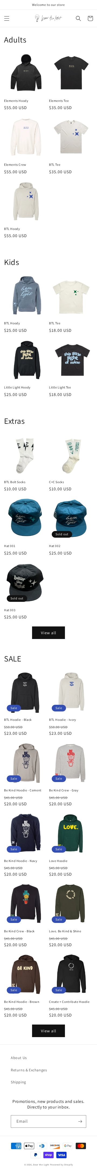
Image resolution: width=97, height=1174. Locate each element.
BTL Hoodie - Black (18, 720)
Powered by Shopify (61, 1164)
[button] (7, 18)
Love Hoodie (58, 861)
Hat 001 (9, 546)
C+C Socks (56, 482)
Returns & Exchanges (29, 1070)
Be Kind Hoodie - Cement (22, 790)
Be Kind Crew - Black (19, 931)
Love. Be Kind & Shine (65, 931)
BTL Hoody (12, 229)
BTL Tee (54, 165)
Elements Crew (15, 165)
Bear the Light (41, 1164)
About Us (19, 1057)
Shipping (18, 1082)
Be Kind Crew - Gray (63, 790)
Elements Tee (59, 101)
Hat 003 (9, 610)
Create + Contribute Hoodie (69, 1002)
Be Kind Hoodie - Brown (21, 1002)
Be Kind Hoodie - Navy (20, 861)
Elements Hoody (16, 101)
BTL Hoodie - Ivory (62, 720)
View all (48, 632)
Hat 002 (54, 546)
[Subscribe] (80, 1121)
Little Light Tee (60, 387)
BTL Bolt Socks (14, 482)
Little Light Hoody (17, 387)
